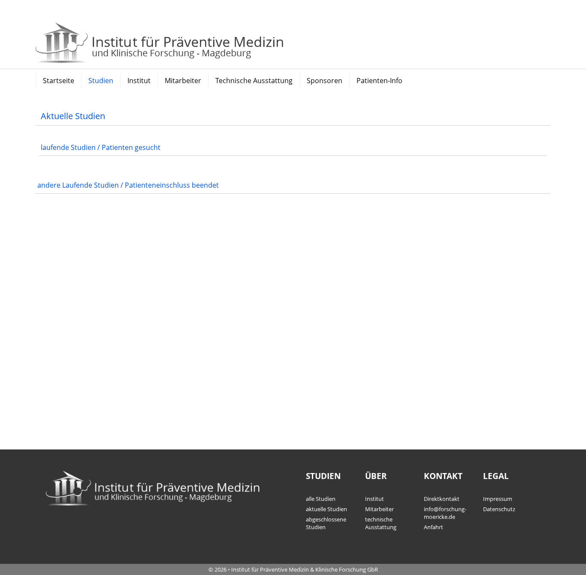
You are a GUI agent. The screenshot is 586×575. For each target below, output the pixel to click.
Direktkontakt (441, 499)
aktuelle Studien (326, 509)
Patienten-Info (379, 80)
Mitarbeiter (183, 80)
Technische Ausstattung (254, 80)
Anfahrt (433, 527)
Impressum (497, 499)
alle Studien (320, 499)
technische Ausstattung (380, 523)
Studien (100, 80)
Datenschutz (499, 509)
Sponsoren (324, 80)
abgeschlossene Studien (326, 523)
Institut (139, 80)
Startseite (58, 80)
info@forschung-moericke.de (445, 513)
